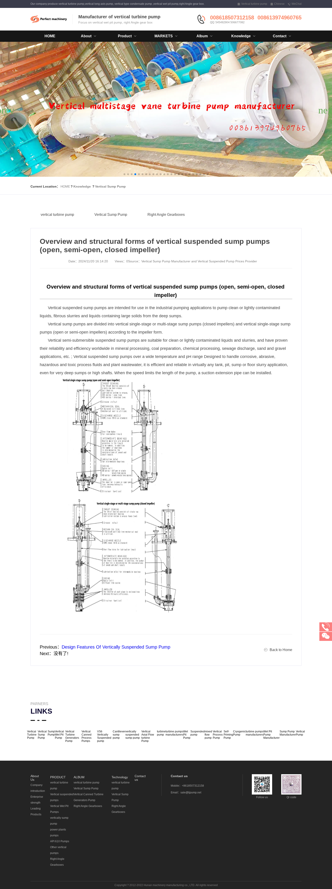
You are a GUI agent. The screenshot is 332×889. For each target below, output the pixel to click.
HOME (49, 36)
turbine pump (161, 733)
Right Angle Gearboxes (166, 214)
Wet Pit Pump (186, 734)
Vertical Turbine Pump (32, 734)
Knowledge (82, 186)
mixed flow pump (208, 734)
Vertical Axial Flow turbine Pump (147, 736)
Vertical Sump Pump (110, 186)
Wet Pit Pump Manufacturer (271, 734)
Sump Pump (51, 733)
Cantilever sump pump (119, 734)
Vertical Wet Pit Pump (59, 734)
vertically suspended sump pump (132, 734)
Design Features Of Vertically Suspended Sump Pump (116, 646)
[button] (124, 174)
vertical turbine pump (57, 214)
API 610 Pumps (59, 841)
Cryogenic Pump (239, 733)
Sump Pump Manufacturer (288, 733)
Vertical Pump (300, 733)
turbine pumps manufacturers (174, 733)
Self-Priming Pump (228, 734)
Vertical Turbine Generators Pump (72, 736)
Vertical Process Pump (218, 734)
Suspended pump (197, 733)
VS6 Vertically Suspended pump (104, 736)
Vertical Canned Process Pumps (86, 736)
